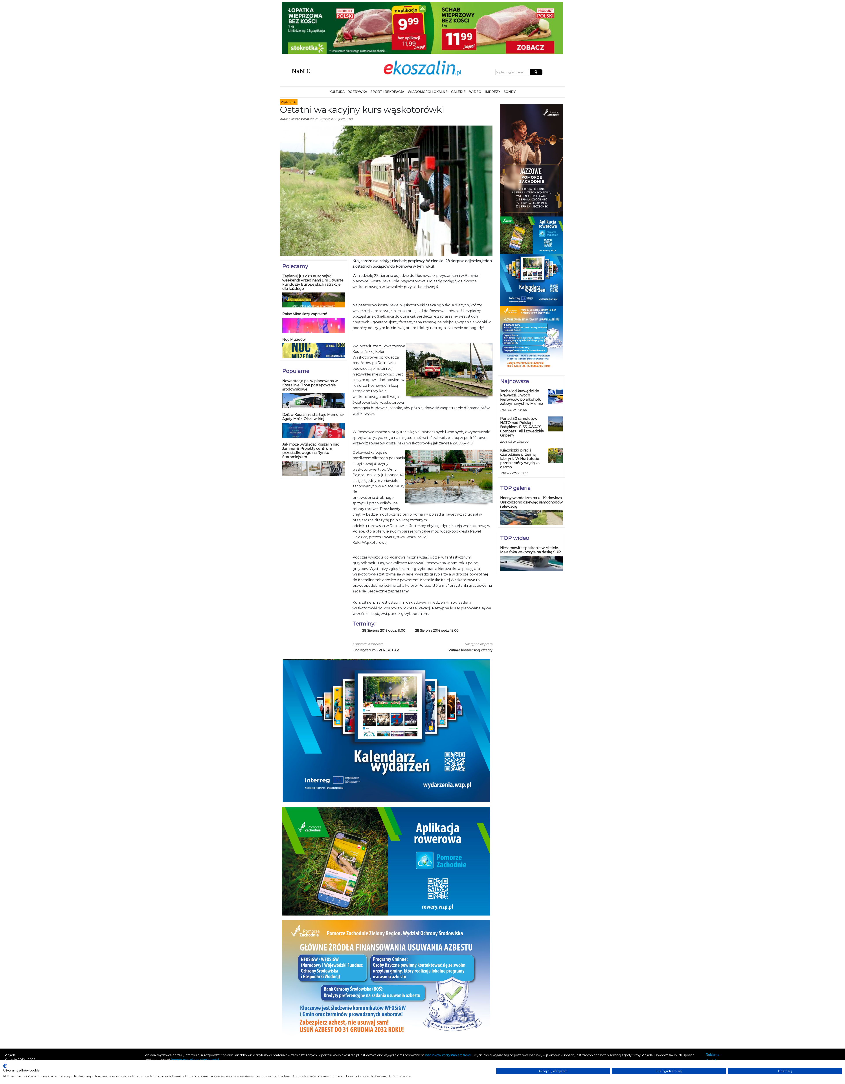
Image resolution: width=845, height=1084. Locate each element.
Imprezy (492, 45)
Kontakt (712, 1014)
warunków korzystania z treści (448, 1008)
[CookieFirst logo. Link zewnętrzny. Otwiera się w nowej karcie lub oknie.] (5, 1066)
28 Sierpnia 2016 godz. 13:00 (437, 584)
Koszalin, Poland (316, 24)
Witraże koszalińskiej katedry (470, 603)
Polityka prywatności (721, 1020)
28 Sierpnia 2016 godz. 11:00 (383, 584)
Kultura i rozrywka (348, 45)
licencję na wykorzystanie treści (195, 1013)
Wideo (475, 45)
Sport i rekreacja (387, 45)
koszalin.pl (714, 1025)
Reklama (712, 1008)
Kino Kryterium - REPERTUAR (376, 603)
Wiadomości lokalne (428, 45)
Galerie (458, 45)
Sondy (510, 45)
